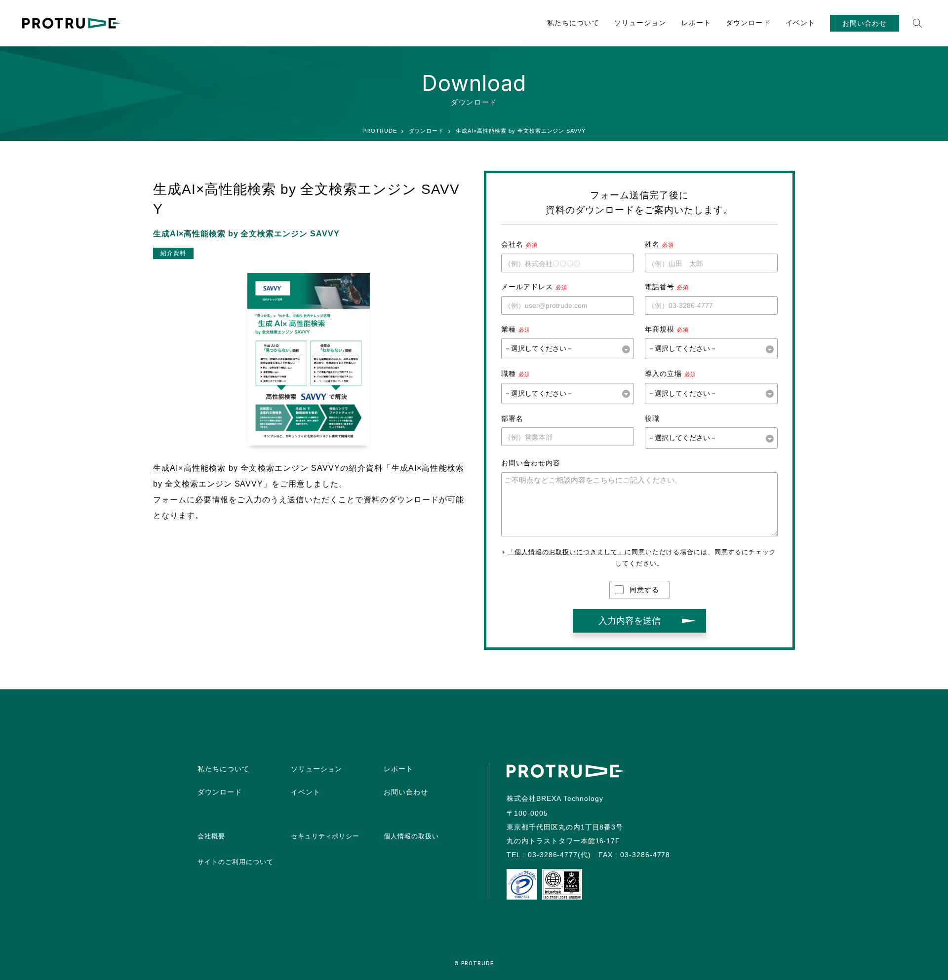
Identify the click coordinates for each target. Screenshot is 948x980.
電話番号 (659, 287)
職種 (508, 373)
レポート (696, 23)
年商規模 (659, 329)
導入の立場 (663, 373)
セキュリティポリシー (325, 836)
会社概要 (211, 836)
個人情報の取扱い (411, 836)
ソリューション (640, 23)
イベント (800, 23)
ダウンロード (748, 23)
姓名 (652, 244)
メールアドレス (527, 287)
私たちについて (573, 23)
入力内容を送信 (629, 621)
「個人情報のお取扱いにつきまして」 (566, 552)
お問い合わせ (864, 23)
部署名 (512, 418)
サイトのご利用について (236, 862)
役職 (652, 418)
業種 (508, 329)
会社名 (512, 244)
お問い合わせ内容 (530, 463)
